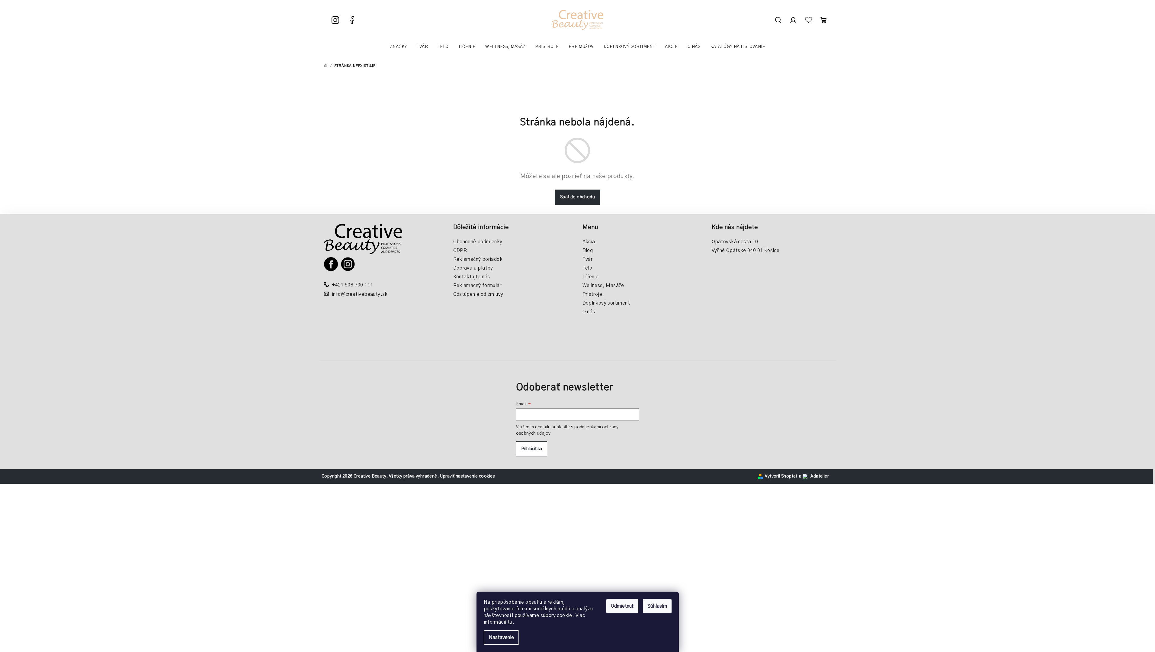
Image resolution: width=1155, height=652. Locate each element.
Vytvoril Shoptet (781, 476)
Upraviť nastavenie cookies (467, 476)
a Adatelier (814, 476)
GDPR (460, 250)
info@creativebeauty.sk (360, 294)
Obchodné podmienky (477, 241)
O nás (588, 311)
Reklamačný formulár (477, 285)
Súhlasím (657, 606)
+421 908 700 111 (352, 285)
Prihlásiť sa (531, 449)
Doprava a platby (473, 268)
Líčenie (590, 276)
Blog (587, 250)
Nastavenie (501, 637)
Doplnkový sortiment (606, 303)
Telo (587, 268)
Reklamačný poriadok (478, 259)
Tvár (587, 259)
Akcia (588, 241)
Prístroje (592, 294)
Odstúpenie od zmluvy (478, 294)
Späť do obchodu (577, 197)
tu (510, 622)
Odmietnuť (622, 606)
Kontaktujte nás (471, 276)
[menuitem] (398, 47)
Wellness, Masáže (603, 285)
